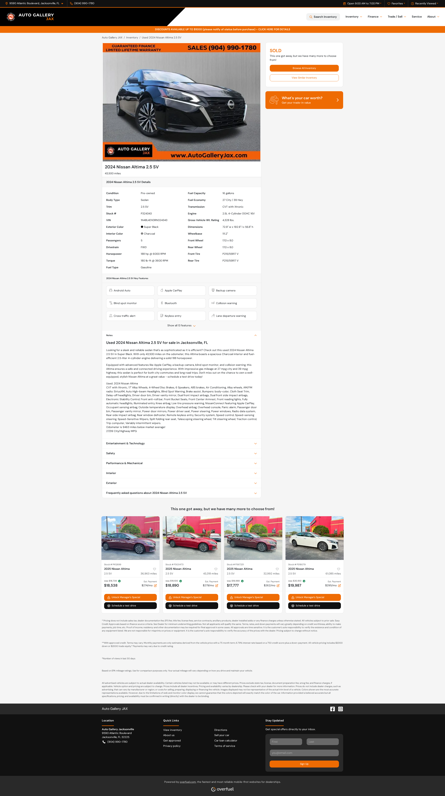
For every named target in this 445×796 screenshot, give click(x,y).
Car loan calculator (225, 740)
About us (169, 735)
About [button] (431, 16)
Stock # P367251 (235, 564)
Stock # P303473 (174, 564)
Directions (220, 730)
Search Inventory (325, 17)
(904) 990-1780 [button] (84, 3)
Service (417, 16)
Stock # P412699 (112, 564)
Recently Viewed (425, 3)
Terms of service (224, 746)
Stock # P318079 (297, 564)
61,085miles (333, 573)
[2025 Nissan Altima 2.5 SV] (130, 538)
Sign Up (304, 763)
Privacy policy (171, 746)
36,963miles (149, 573)
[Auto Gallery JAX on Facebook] (331, 709)
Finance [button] (373, 16)
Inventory (132, 37)
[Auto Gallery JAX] (30, 17)
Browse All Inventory (304, 68)
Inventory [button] (352, 16)
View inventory (172, 730)
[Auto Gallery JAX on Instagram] (339, 709)
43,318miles (210, 573)
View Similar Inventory (304, 77)
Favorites (397, 3)
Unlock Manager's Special (126, 597)
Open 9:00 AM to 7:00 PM (363, 3)
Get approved (172, 740)
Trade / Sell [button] (395, 16)
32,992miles (272, 573)
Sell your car (221, 735)
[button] (35, 3)
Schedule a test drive (124, 605)
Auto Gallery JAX (112, 37)
